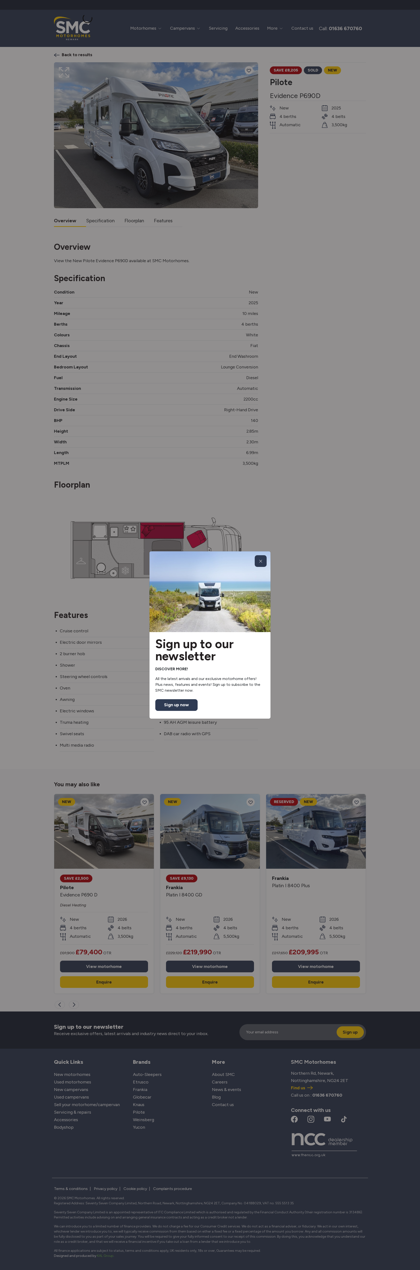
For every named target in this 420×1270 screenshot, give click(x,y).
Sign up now (176, 704)
